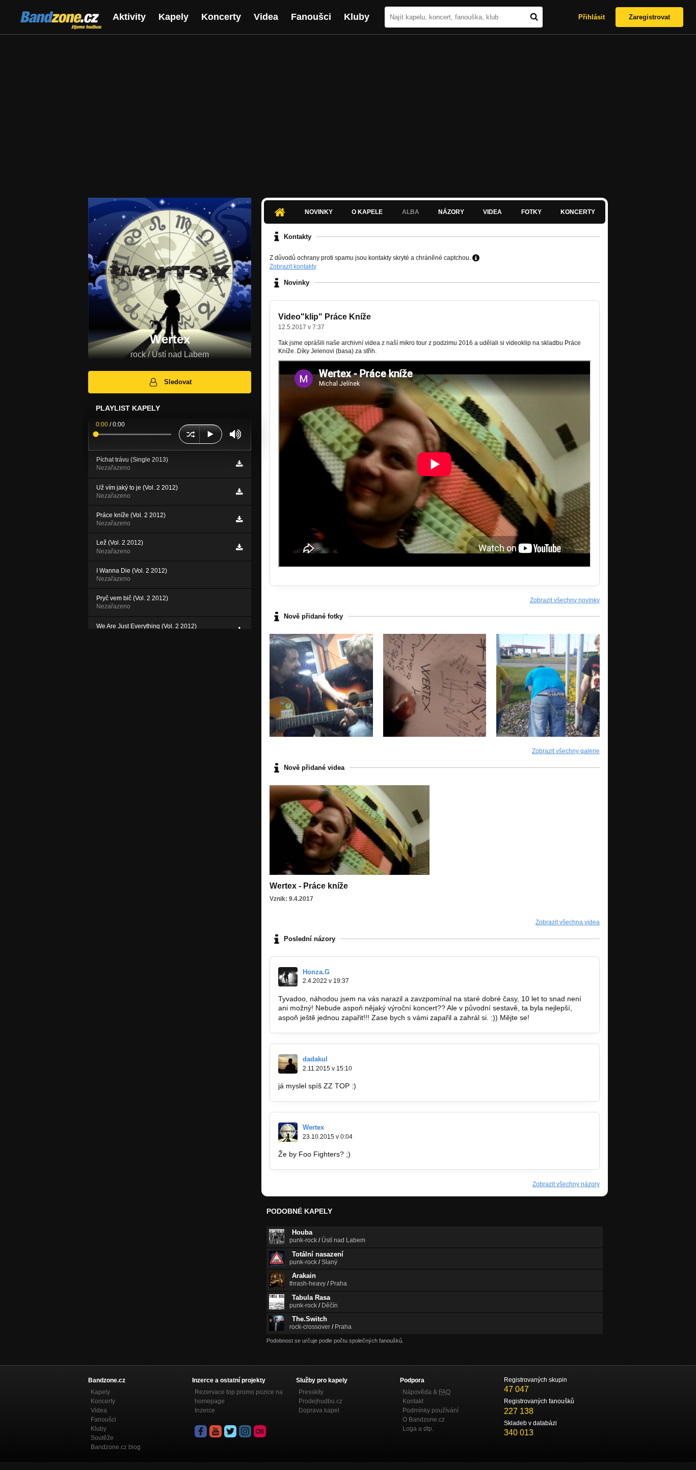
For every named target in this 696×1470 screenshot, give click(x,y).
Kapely (173, 17)
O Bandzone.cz (424, 1419)
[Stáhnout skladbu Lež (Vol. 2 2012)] (239, 547)
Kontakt (413, 1401)
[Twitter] (230, 1431)
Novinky (319, 212)
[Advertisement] (348, 111)
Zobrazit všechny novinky (565, 600)
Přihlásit (591, 17)
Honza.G (316, 972)
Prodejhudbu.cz (320, 1401)
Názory (451, 212)
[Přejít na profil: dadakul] (288, 1064)
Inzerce (205, 1410)
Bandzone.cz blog (116, 1447)
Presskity (311, 1392)
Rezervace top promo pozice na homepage (239, 1396)
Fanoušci (311, 17)
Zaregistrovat (649, 17)
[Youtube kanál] (215, 1431)
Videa (266, 17)
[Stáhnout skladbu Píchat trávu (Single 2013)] (239, 463)
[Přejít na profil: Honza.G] (288, 976)
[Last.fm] (260, 1431)
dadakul (315, 1059)
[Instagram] (245, 1431)
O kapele (367, 212)
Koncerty (221, 17)
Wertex (313, 1127)
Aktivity (129, 17)
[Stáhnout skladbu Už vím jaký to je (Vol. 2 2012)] (239, 491)
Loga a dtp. (418, 1428)
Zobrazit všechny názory (566, 1184)
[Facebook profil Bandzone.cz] (201, 1431)
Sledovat (178, 382)
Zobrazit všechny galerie (566, 751)
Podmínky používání (431, 1410)
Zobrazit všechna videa (568, 922)
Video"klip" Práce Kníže (324, 316)
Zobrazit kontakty (293, 266)
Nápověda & (426, 1392)
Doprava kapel (319, 1410)
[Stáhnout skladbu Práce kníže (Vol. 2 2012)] (239, 519)
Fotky (531, 212)
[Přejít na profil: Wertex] (288, 1132)
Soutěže (102, 1437)
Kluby (356, 17)
